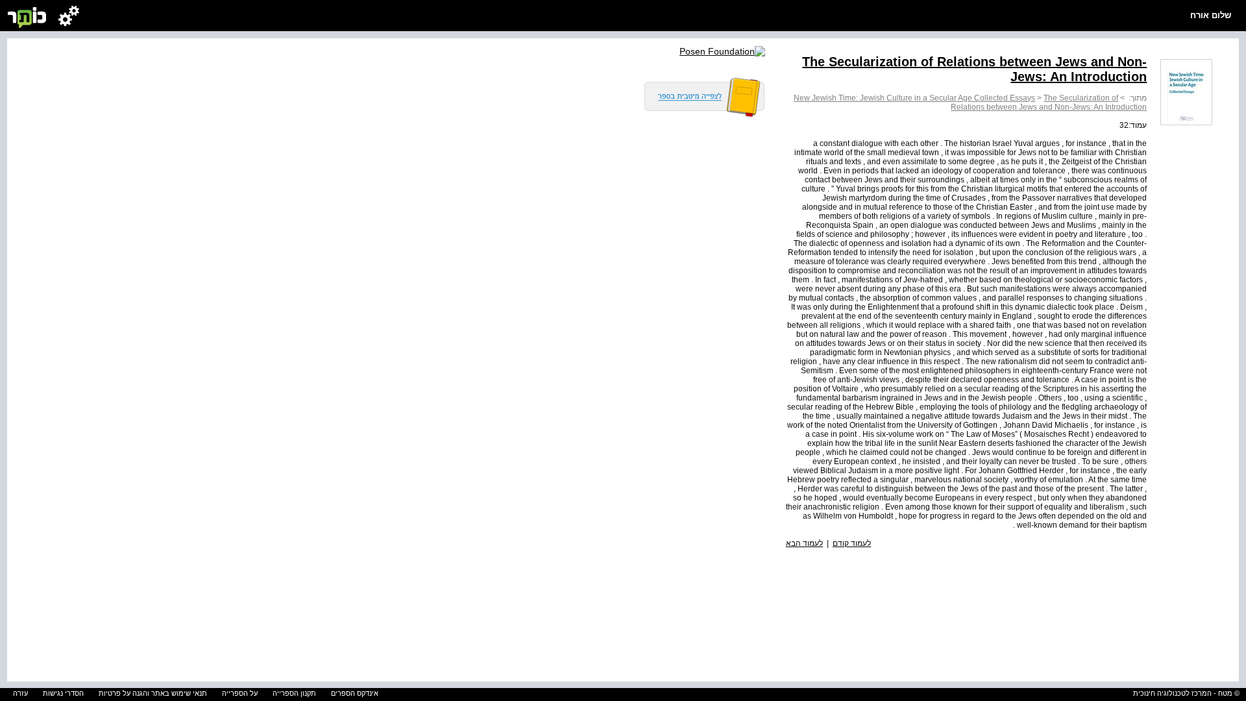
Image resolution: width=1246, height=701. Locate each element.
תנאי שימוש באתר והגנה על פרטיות (153, 693)
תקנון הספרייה (294, 693)
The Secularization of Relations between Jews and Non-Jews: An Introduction (1049, 102)
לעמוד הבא (804, 543)
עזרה (20, 693)
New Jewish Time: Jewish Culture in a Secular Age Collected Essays (914, 98)
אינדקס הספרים (354, 693)
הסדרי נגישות (63, 693)
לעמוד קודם (852, 543)
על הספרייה (240, 693)
